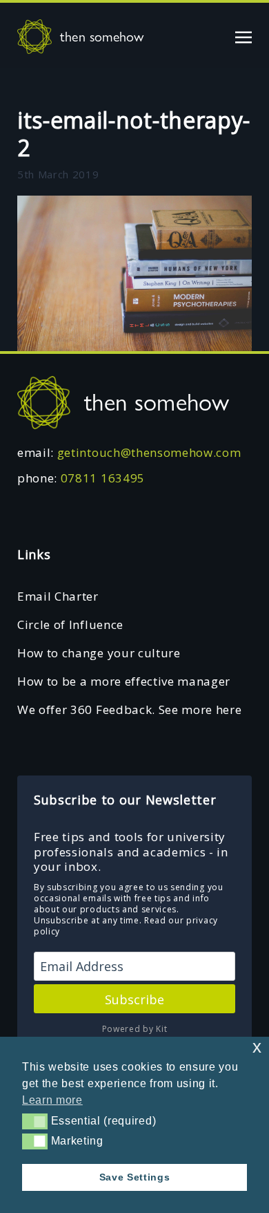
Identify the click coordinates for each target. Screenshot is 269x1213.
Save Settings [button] (134, 1177)
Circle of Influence (70, 624)
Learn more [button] (52, 1100)
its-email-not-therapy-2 (133, 133)
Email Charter (58, 596)
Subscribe (134, 999)
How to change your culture (99, 653)
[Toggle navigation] (243, 36)
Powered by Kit (135, 1029)
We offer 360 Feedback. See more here (129, 709)
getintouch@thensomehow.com (149, 452)
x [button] (257, 1046)
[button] (35, 1121)
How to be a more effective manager (123, 681)
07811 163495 (103, 478)
